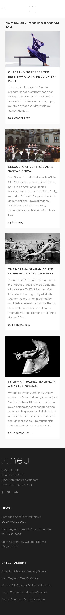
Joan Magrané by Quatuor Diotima (24, 541)
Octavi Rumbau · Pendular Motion (23, 599)
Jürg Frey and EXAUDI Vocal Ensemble (26, 529)
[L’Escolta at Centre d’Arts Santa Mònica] (32, 145)
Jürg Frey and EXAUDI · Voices (21, 578)
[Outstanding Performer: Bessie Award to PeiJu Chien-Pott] (32, 49)
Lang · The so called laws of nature (24, 592)
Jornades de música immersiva (21, 517)
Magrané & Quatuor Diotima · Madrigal (26, 585)
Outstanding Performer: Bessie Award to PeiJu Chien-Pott (32, 76)
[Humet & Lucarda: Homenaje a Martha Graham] (32, 356)
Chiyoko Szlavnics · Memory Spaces (25, 571)
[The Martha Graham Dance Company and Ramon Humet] (32, 248)
